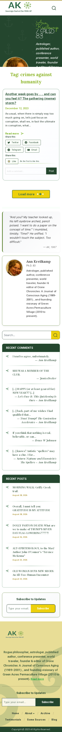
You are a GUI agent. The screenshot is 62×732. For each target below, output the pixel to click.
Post (51, 170)
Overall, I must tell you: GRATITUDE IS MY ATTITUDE (31, 508)
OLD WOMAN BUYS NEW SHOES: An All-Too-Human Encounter (33, 572)
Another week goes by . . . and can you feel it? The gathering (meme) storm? (30, 98)
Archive (45, 713)
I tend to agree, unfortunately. (31, 356)
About (28, 713)
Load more (26, 194)
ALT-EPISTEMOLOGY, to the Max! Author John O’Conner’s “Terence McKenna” (33, 551)
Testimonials (13, 719)
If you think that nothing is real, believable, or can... (32, 434)
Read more (37, 679)
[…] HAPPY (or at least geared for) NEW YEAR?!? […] (34, 390)
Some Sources (36, 719)
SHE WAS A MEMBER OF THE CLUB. (31, 372)
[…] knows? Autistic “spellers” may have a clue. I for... (34, 452)
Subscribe (43, 608)
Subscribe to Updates (31, 599)
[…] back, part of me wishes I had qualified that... (33, 412)
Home (15, 713)
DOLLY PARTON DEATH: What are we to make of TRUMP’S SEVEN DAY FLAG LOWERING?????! (34, 529)
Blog (54, 719)
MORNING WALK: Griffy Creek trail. (32, 489)
